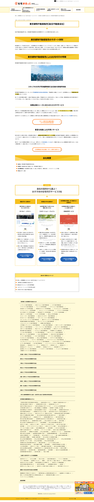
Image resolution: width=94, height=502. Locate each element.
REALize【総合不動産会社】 (42, 337)
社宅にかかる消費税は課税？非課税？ (27, 415)
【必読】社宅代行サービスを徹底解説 (29, 455)
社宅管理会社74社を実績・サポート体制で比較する (47, 149)
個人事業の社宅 (37, 435)
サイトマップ (71, 498)
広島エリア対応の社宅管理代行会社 (28, 390)
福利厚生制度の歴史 (42, 449)
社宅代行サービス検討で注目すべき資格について (46, 466)
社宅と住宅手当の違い (60, 417)
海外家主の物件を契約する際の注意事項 (62, 413)
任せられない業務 (53, 409)
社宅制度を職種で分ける (48, 417)
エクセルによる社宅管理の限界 (60, 406)
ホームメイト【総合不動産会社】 (62, 348)
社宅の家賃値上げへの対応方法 (26, 409)
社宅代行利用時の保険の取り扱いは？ (27, 464)
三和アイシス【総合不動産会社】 (26, 328)
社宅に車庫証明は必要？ (40, 428)
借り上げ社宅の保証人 (44, 431)
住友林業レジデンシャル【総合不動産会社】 (28, 348)
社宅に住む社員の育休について (53, 439)
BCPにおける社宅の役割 (60, 428)
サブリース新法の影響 (24, 460)
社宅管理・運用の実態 (36, 437)
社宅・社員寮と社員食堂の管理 (61, 435)
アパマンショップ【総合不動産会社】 (57, 306)
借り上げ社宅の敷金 (38, 440)
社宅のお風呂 (61, 420)
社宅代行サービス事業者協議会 (58, 462)
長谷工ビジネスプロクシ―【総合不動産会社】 (46, 316)
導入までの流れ (42, 458)
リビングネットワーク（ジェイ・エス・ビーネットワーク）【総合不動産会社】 (35, 341)
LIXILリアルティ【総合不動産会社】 (61, 326)
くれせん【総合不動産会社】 (39, 336)
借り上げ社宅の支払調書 (49, 440)
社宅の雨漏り (50, 428)
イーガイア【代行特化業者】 (59, 312)
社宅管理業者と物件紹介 (52, 464)
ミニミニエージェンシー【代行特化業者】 (28, 310)
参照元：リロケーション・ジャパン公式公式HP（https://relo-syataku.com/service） (48, 240)
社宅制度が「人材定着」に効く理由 (56, 407)
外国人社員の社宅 (42, 442)
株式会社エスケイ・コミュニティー (27, 347)
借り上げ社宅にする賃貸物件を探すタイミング (29, 422)
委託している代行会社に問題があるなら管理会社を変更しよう (32, 475)
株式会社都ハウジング (58, 347)
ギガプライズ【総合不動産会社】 (56, 337)
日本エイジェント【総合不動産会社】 (42, 305)
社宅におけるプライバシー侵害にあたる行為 (43, 413)
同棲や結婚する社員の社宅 (46, 446)
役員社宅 (61, 464)
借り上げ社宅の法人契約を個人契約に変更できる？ (46, 415)
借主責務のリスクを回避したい (65, 473)
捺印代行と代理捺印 (67, 460)
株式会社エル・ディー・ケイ (33, 345)
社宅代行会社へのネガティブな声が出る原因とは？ (58, 411)
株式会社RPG (22, 345)
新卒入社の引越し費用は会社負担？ (27, 418)
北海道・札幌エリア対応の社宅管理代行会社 (30, 354)
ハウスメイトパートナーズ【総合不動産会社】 (29, 323)
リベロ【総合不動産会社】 (40, 332)
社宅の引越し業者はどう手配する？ (27, 404)
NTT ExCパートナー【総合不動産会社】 (27, 317)
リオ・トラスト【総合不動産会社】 (54, 336)
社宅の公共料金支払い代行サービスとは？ (43, 406)
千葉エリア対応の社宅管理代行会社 (28, 363)
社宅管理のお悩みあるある (64, 409)
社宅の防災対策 (23, 431)
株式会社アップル (54, 345)
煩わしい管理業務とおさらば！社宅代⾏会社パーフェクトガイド (68, 1)
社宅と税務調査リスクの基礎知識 (40, 407)
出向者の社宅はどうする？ (46, 402)
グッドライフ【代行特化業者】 (63, 310)
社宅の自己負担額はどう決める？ (40, 409)
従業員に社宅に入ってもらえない (26, 413)
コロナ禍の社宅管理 (24, 446)
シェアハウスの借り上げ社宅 (53, 442)
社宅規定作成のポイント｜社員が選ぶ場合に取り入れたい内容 (46, 448)
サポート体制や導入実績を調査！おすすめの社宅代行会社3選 (47, 121)
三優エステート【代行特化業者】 (26, 314)
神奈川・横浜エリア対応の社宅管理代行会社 (30, 381)
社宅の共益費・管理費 (38, 444)
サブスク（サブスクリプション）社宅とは (35, 426)
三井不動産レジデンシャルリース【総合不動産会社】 (30, 325)
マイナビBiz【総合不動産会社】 (26, 332)
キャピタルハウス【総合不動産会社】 (27, 337)
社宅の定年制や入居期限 (24, 437)
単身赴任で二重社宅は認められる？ (60, 402)
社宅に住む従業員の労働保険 (59, 446)
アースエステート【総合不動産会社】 (46, 348)
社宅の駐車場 (47, 444)
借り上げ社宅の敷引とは (62, 426)
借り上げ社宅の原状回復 (66, 439)
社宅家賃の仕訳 (23, 449)
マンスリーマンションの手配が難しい (27, 476)
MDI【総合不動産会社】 (38, 343)
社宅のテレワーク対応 (34, 446)
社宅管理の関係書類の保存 (52, 433)
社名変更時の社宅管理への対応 (39, 433)
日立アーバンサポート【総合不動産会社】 (64, 325)
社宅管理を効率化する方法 (41, 404)
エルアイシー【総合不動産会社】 (38, 339)
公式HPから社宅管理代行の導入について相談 (25, 255)
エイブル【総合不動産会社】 (25, 343)
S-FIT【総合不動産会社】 (57, 305)
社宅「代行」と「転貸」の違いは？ (54, 460)
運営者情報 (22, 480)
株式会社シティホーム (47, 347)
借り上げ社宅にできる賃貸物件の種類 (50, 437)
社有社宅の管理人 (67, 431)
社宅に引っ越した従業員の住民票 (59, 429)
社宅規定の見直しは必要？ (37, 420)
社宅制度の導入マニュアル (54, 404)
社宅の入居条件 (62, 415)
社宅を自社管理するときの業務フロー (42, 462)
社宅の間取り (50, 449)
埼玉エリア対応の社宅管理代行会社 (28, 367)
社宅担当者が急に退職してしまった (53, 475)
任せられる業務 (33, 458)
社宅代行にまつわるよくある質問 (26, 462)
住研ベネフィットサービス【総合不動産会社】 (51, 319)
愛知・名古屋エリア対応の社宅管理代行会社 (30, 385)
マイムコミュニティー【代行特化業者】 (61, 308)
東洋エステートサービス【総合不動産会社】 (62, 328)
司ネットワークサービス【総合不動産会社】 (46, 321)
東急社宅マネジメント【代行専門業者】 (26, 285)
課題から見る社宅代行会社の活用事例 (29, 470)
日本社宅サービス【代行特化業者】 (27, 308)
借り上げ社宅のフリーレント (47, 435)
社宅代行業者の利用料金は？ (25, 411)
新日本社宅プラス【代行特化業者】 (44, 312)
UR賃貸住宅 (38, 347)
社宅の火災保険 (63, 448)
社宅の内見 (36, 429)
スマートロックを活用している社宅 (27, 428)
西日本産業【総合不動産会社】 (26, 330)
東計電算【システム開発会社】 (56, 330)
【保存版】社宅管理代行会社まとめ (25, 282)
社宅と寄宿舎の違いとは (24, 420)
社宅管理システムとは (35, 460)
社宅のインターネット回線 (50, 426)
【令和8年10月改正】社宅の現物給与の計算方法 (29, 402)
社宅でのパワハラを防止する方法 (47, 424)
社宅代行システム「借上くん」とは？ (27, 466)
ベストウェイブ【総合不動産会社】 (41, 330)
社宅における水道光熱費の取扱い (62, 449)
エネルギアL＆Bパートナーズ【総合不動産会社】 (61, 341)
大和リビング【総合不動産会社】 (26, 326)
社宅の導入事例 (37, 451)
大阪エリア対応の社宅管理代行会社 (28, 372)
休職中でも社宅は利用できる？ (26, 429)
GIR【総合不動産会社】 (24, 339)
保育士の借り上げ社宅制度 (25, 433)
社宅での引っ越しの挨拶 (61, 424)
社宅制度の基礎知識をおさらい (27, 399)
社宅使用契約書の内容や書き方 (26, 451)
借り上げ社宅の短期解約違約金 (26, 439)
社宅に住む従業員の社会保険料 (26, 448)
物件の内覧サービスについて (63, 466)
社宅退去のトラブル (37, 417)
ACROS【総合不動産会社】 (48, 325)
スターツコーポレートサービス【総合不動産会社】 (29, 319)
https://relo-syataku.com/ (47, 225)
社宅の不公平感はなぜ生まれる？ (26, 406)
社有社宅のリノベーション (56, 431)
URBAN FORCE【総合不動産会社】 (25, 289)
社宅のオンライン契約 (34, 424)
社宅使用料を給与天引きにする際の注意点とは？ (45, 418)
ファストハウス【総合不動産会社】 (27, 306)
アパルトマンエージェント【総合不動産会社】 (55, 339)
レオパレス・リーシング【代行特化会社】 (26, 287)
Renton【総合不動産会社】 (43, 334)
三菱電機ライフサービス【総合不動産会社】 (28, 350)
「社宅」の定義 (46, 451)
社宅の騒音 (22, 426)
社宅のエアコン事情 (24, 424)
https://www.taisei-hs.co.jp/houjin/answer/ (25, 226)
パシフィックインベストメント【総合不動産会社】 (55, 343)
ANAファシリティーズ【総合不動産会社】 (55, 332)
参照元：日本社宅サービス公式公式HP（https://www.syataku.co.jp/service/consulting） (69, 246)
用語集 (43, 460)
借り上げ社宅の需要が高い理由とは (55, 422)
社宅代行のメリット (24, 458)
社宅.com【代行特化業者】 (53, 314)
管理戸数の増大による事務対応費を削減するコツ (48, 473)
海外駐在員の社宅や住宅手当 (25, 444)
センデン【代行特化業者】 (40, 314)
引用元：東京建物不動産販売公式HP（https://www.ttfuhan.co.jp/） (47, 81)
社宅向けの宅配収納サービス (25, 435)
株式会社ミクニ (63, 345)
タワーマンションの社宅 (46, 429)
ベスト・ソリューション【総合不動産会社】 (43, 326)
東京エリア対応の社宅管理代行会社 (28, 359)
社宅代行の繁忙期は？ (41, 464)
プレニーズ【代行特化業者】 (41, 306)
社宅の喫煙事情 (43, 422)
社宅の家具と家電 (32, 449)
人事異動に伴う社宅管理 (33, 431)
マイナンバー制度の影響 (63, 458)
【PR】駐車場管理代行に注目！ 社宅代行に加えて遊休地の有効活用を (36, 394)
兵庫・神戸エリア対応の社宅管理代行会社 (30, 376)
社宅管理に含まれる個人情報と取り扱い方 (28, 442)
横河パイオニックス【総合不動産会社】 (27, 334)
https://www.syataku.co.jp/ (69, 226)
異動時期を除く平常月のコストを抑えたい (28, 473)
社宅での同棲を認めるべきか (25, 417)
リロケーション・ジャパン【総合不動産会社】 (46, 317)
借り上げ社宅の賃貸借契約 (39, 439)
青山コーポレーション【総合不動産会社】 (43, 328)
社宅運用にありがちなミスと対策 (40, 411)
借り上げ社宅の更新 (63, 433)
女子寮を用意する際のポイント (26, 407)
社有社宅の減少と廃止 (61, 418)
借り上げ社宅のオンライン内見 (50, 420)
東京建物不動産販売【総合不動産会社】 (27, 321)
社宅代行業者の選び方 (51, 458)
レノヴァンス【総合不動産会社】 (26, 305)
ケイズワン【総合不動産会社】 (26, 336)
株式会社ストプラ (44, 345)
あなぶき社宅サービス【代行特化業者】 (27, 312)
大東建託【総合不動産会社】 (45, 323)
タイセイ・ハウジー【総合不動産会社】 (27, 316)
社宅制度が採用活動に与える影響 (58, 444)
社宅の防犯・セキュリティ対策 (26, 440)
